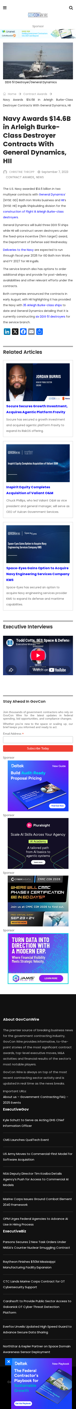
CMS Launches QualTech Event (26, 1140)
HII (62, 200)
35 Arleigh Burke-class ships (42, 305)
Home (11, 94)
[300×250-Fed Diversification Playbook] (40, 1383)
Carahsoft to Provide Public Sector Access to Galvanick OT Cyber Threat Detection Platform (37, 1307)
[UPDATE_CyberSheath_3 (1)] (38, 901)
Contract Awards (35, 94)
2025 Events (12, 1102)
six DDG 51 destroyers (50, 317)
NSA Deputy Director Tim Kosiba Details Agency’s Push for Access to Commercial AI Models (36, 1179)
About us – (11, 1097)
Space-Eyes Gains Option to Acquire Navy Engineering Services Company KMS (38, 574)
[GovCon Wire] (38, 15)
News (40, 177)
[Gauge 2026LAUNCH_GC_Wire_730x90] (38, 33)
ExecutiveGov (16, 1109)
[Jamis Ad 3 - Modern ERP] (38, 958)
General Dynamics (52, 194)
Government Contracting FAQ (43, 1097)
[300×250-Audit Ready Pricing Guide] (38, 785)
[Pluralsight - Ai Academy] (38, 843)
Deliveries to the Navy (18, 250)
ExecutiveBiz (14, 1231)
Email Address (13, 734)
